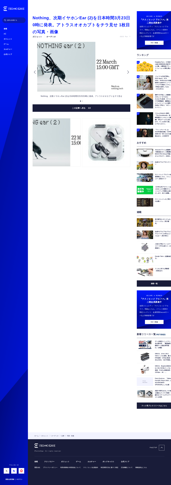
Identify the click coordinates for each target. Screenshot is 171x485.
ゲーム (6, 44)
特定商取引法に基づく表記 (109, 467)
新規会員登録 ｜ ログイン (14, 479)
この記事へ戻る (81, 108)
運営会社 (37, 467)
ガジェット (8, 39)
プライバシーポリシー (50, 467)
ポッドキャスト (108, 461)
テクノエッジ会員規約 (90, 467)
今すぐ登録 (154, 43)
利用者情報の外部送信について (70, 467)
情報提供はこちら (141, 467)
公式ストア (8, 54)
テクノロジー (49, 461)
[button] (35, 72)
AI (5, 34)
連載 (5, 29)
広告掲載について (127, 467)
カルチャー (8, 49)
